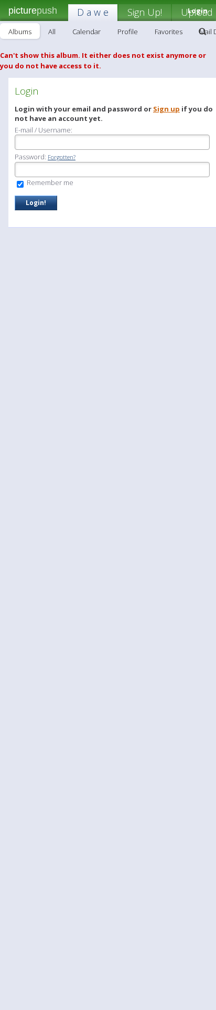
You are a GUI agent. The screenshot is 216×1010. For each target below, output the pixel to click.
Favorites (168, 31)
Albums (19, 31)
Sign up (166, 109)
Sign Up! (144, 12)
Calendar (86, 31)
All (52, 31)
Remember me (49, 182)
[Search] (202, 31)
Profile (127, 31)
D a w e (93, 12)
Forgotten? (61, 157)
